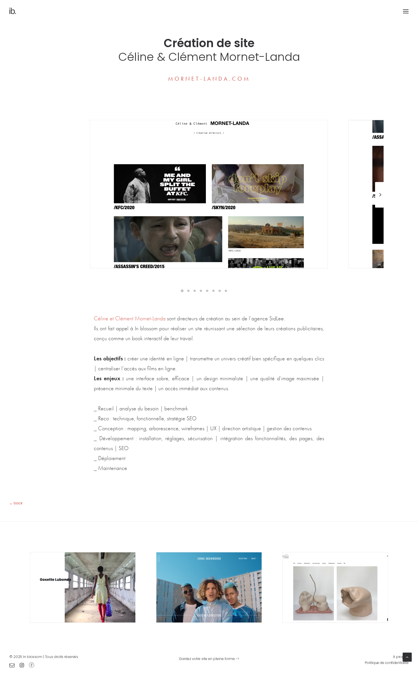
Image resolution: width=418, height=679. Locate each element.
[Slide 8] (226, 290)
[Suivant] (380, 207)
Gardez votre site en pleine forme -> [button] (209, 658)
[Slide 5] (207, 290)
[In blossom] (12, 11)
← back (15, 503)
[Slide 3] (194, 290)
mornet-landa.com (209, 78)
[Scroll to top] (407, 656)
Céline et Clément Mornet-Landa (130, 318)
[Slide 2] (188, 290)
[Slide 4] (201, 290)
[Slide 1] (182, 290)
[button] (12, 666)
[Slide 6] (213, 290)
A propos (401, 656)
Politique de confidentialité (387, 662)
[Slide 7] (219, 290)
